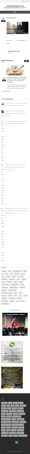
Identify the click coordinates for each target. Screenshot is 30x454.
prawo (20, 292)
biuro (9, 271)
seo (20, 295)
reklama (10, 295)
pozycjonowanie (12, 290)
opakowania (4, 287)
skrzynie (25, 295)
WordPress (20, 451)
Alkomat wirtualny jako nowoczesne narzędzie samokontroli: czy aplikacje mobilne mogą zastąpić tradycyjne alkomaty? (13, 113)
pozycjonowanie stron (7, 292)
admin (8, 43)
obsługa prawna (14, 284)
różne (15, 295)
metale (20, 282)
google (8, 276)
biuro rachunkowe (17, 271)
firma (3, 276)
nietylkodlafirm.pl (15, 6)
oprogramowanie (13, 287)
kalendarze (4, 279)
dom (7, 273)
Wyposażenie (7, 91)
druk (11, 273)
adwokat (4, 271)
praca (15, 292)
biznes (25, 271)
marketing (9, 282)
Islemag (9, 451)
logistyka (24, 279)
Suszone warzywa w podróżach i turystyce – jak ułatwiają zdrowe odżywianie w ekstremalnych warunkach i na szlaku (15, 167)
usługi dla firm (5, 303)
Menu (23, 1)
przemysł (4, 295)
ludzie (3, 282)
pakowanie (22, 287)
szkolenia (19, 298)
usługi (22, 301)
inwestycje (20, 276)
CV (2, 273)
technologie (4, 301)
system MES (12, 298)
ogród (22, 284)
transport (12, 301)
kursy (18, 279)
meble (15, 282)
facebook (17, 273)
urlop (18, 301)
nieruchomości (5, 284)
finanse (23, 273)
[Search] (16, 442)
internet (14, 276)
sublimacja (4, 298)
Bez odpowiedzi (20, 40)
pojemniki (4, 290)
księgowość (12, 279)
